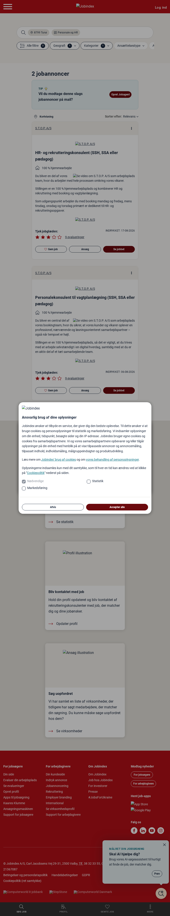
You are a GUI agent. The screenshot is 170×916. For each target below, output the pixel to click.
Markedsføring (37, 488)
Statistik (97, 481)
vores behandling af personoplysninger (112, 459)
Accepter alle (117, 507)
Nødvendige (35, 481)
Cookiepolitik (35, 473)
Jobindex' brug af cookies (58, 459)
